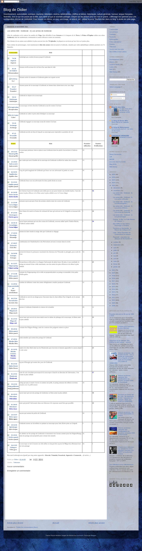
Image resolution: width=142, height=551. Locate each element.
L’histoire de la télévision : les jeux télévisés (126, 327)
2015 (113, 286)
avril (115, 258)
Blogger (93, 535)
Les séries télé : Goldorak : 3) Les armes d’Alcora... (122, 207)
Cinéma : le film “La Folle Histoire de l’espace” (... (124, 220)
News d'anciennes (115, 154)
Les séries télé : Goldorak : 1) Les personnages (122, 215)
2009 (113, 303)
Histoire (111, 62)
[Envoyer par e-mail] (34, 460)
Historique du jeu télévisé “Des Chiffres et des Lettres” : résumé (120, 341)
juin (114, 253)
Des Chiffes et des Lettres (118, 52)
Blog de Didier (15, 9)
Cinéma (112, 44)
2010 (113, 300)
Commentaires (117, 98)
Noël (110, 69)
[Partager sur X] (38, 460)
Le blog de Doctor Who (120, 120)
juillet (115, 250)
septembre (117, 245)
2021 (113, 270)
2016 (113, 284)
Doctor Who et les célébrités (120, 122)
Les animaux (113, 32)
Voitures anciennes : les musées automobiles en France (126, 413)
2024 (113, 180)
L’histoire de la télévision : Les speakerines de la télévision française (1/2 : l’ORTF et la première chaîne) (126, 450)
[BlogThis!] (36, 460)
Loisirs (111, 67)
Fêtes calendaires (115, 42)
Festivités (112, 34)
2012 (113, 295)
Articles (114, 95)
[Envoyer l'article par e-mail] (30, 459)
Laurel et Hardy (114, 64)
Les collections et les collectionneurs (121, 464)
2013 (113, 292)
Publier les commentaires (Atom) (27, 527)
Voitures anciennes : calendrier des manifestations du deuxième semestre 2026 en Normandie (126, 431)
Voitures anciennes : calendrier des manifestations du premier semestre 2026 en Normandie (125, 379)
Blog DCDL (113, 164)
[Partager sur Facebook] (40, 460)
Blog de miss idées (118, 107)
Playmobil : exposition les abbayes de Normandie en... (123, 238)
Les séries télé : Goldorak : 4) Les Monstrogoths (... (122, 202)
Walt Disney (113, 72)
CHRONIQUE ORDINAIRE (120, 136)
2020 (113, 273)
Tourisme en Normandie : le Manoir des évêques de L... (123, 229)
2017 (113, 281)
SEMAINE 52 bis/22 (126, 137)
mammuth (79, 535)
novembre (116, 190)
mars (115, 261)
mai (114, 256)
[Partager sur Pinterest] (42, 460)
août (115, 247)
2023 (113, 182)
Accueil (55, 523)
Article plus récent (15, 523)
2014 (113, 289)
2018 (113, 278)
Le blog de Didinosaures (120, 127)
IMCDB (111, 159)
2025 (113, 177)
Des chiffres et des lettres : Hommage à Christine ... (122, 224)
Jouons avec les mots (116, 49)
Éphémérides (113, 39)
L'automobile (113, 29)
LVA (110, 157)
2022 (113, 185)
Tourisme (112, 37)
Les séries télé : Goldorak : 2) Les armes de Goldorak (122, 211)
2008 (113, 305)
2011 (113, 297)
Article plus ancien (96, 523)
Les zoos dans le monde (117, 162)
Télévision (16, 462)
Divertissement (114, 59)
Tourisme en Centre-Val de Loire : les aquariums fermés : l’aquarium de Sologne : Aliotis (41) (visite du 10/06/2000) (126, 398)
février (115, 264)
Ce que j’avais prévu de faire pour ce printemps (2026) (126, 110)
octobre (116, 242)
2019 (113, 275)
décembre (116, 188)
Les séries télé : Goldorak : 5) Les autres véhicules (122, 198)
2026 (113, 174)
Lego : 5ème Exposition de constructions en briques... (122, 233)
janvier (115, 267)
